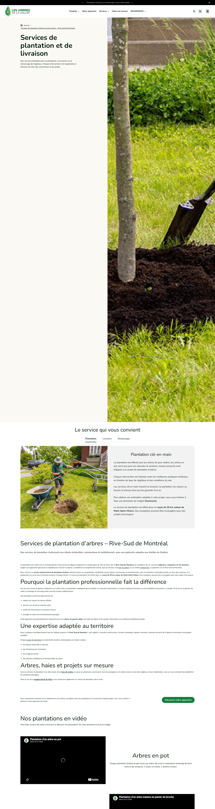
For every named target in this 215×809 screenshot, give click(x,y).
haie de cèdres (123, 567)
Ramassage (124, 438)
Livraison (107, 438)
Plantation (90, 438)
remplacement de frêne (43, 679)
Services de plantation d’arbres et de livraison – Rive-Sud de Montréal (48, 28)
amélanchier (144, 567)
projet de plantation (34, 640)
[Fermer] (209, 2)
